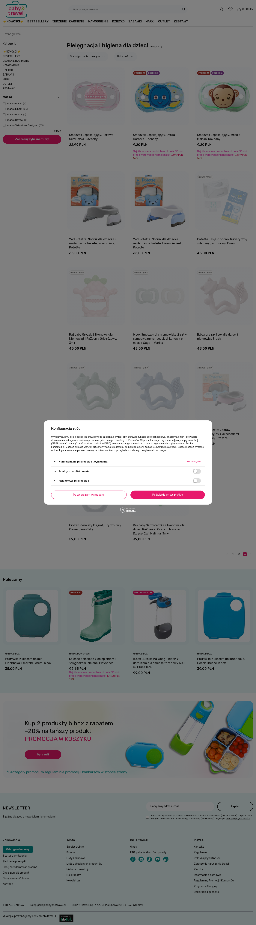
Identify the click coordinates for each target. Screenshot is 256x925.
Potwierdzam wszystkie (167, 494)
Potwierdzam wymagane (89, 494)
